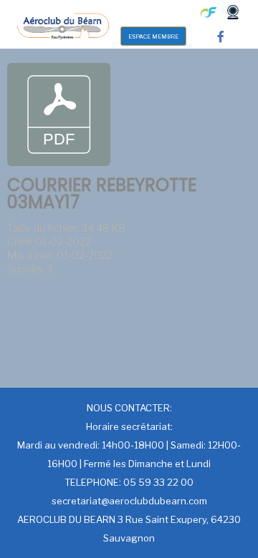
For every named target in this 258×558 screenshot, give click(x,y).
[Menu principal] (150, 12)
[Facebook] (220, 36)
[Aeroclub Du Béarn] (62, 24)
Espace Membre (153, 36)
